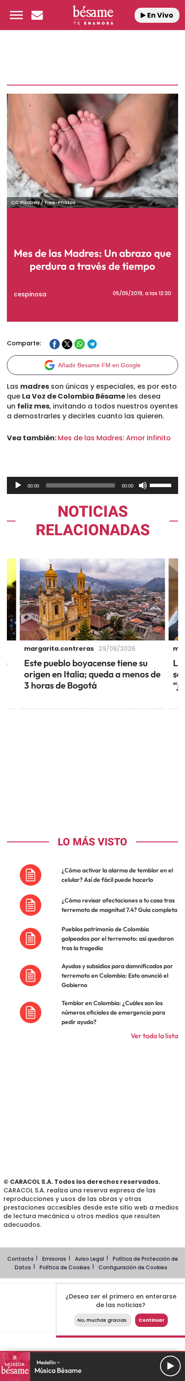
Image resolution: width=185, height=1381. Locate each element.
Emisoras (54, 1258)
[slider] (162, 484)
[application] (92, 485)
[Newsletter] (37, 15)
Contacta (20, 1258)
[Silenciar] (143, 485)
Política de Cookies (65, 1267)
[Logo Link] (93, 15)
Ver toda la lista (154, 1035)
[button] (16, 15)
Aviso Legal (89, 1258)
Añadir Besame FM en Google (99, 365)
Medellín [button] (47, 1362)
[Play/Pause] (170, 1366)
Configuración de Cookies (133, 1267)
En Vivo (159, 15)
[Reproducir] (18, 485)
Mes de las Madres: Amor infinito (114, 438)
